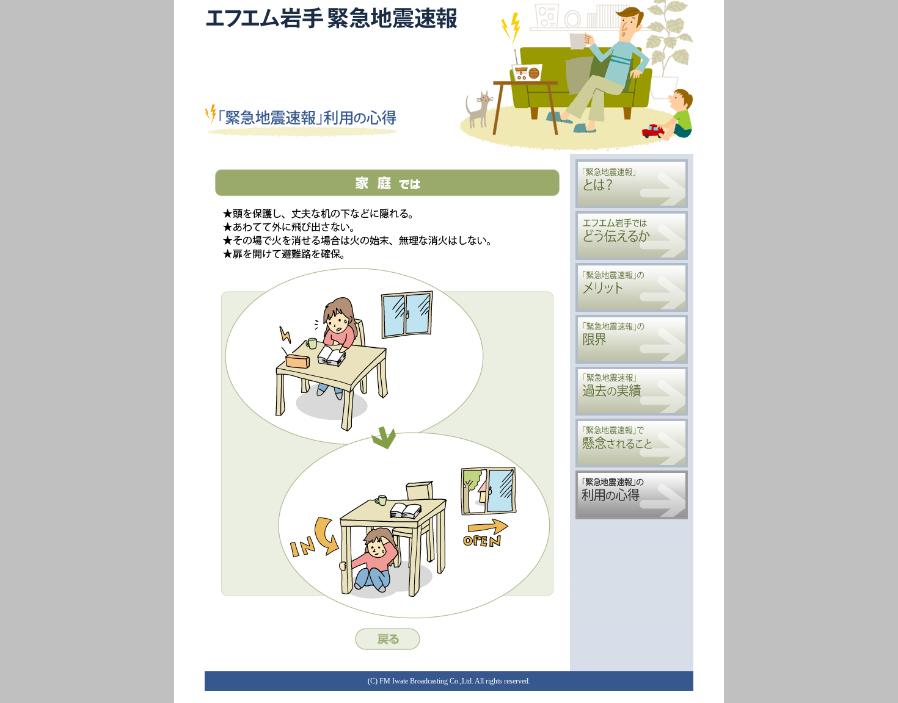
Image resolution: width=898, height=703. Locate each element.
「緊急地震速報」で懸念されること (631, 443)
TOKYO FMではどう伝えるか (631, 235)
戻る (387, 639)
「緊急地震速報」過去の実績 (631, 391)
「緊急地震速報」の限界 (631, 339)
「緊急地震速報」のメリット (631, 287)
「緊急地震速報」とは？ (631, 183)
